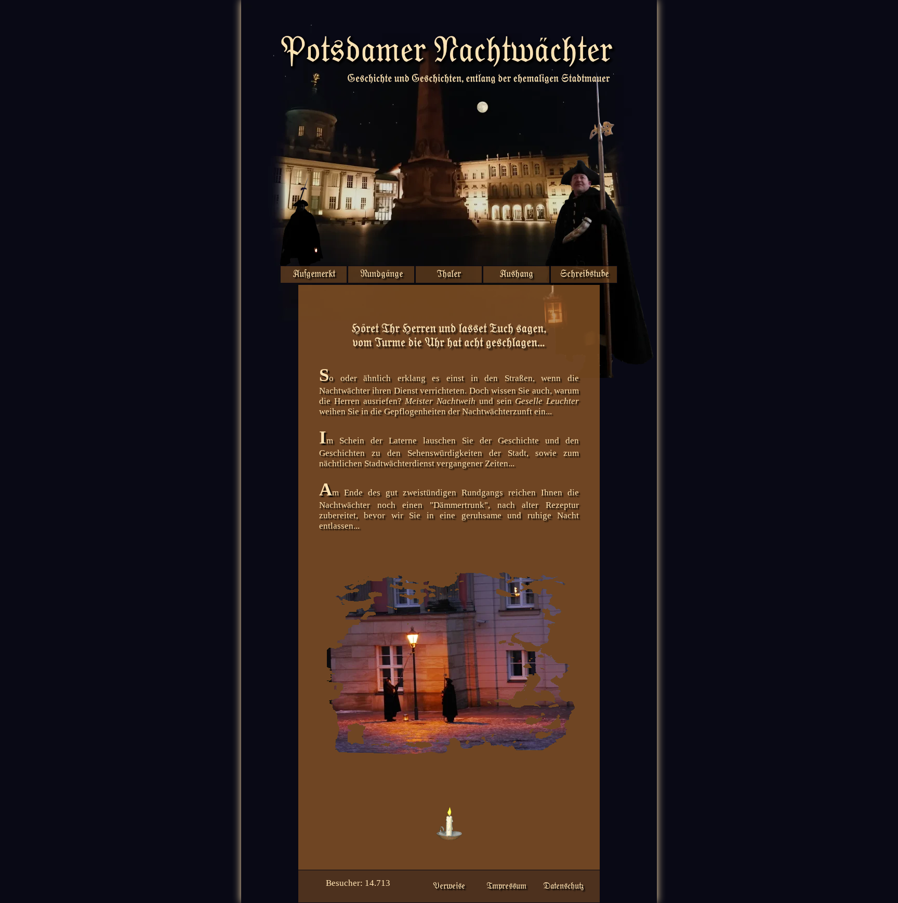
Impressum (506, 886)
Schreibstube (584, 274)
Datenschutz (563, 886)
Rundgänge (381, 274)
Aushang (516, 274)
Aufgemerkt (314, 274)
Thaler (449, 274)
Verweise (449, 886)
